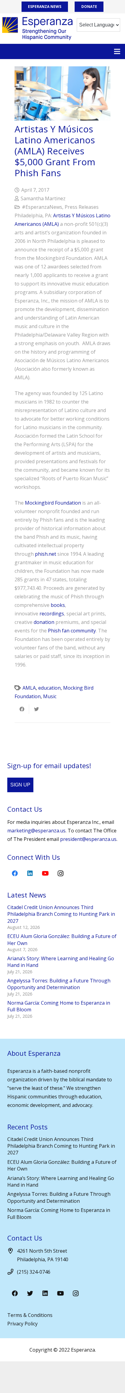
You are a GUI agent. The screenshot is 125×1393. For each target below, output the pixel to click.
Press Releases (82, 207)
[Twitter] (30, 1293)
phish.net (45, 554)
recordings (51, 613)
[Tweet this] (36, 709)
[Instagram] (60, 873)
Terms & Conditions (29, 1315)
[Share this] (22, 709)
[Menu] (117, 51)
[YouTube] (45, 873)
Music (49, 696)
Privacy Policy (22, 1323)
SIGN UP (20, 784)
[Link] (37, 28)
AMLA (29, 687)
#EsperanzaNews (42, 207)
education (49, 687)
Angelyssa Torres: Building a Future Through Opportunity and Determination (58, 984)
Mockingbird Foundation (53, 502)
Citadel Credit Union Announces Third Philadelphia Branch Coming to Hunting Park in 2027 (61, 914)
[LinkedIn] (30, 873)
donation (44, 622)
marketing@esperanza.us (36, 830)
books (58, 605)
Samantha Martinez (43, 198)
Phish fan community (72, 630)
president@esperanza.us (88, 839)
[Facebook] (14, 873)
